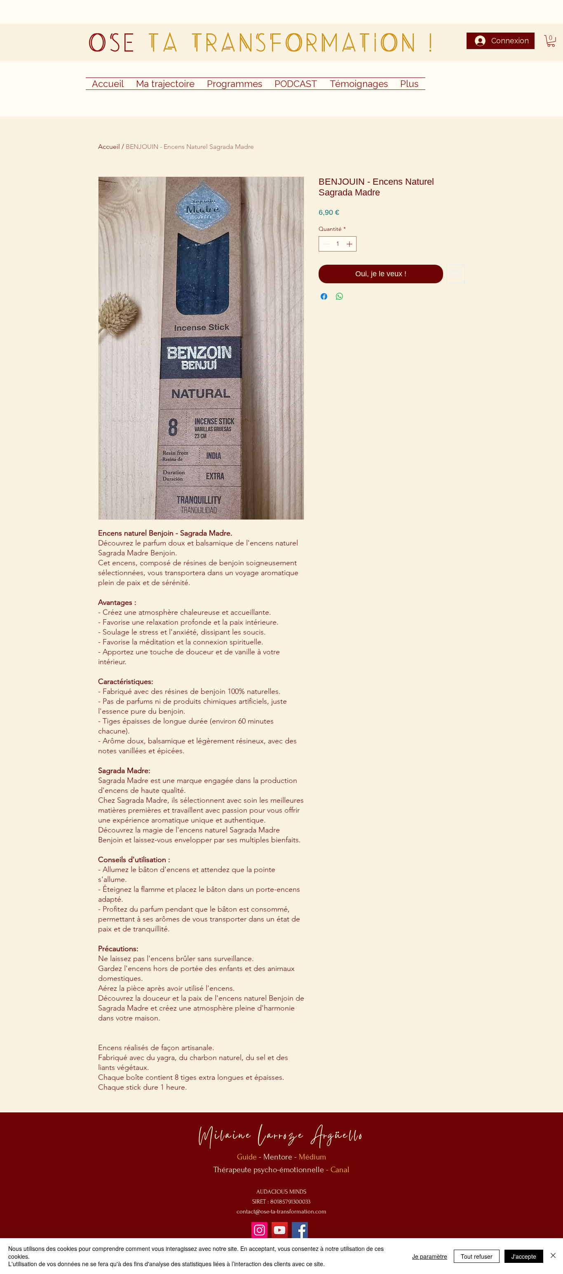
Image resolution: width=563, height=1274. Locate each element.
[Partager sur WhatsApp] (340, 296)
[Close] (553, 1256)
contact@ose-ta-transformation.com (281, 1211)
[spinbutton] (337, 244)
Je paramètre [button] (429, 1256)
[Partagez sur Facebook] (324, 296)
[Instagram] (259, 1230)
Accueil (109, 146)
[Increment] (350, 244)
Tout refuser (477, 1256)
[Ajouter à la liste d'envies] (455, 274)
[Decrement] (325, 244)
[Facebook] (300, 1230)
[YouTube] (280, 1230)
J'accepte (523, 1256)
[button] (551, 41)
